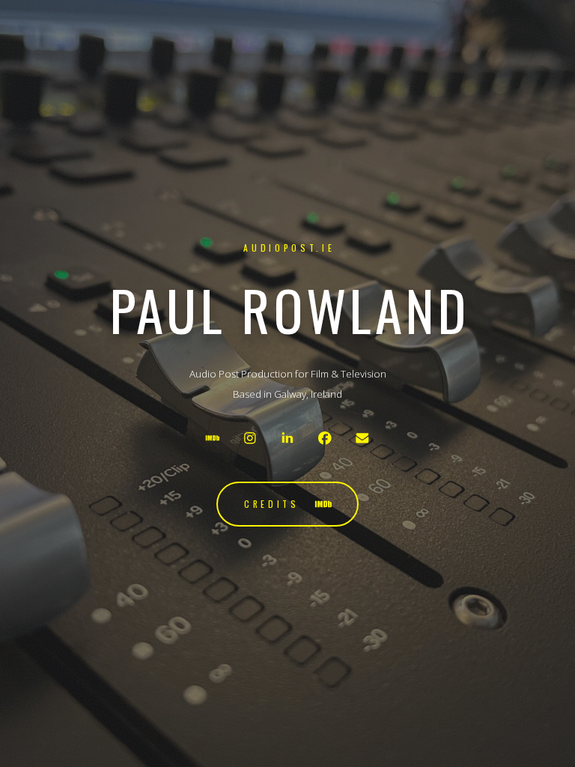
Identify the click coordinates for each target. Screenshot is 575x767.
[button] (213, 438)
